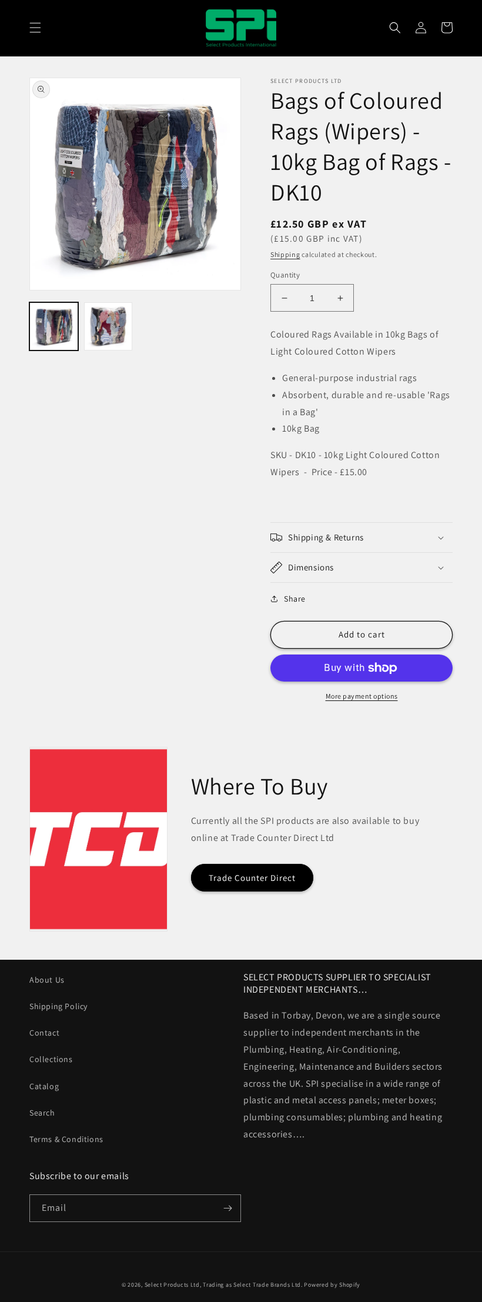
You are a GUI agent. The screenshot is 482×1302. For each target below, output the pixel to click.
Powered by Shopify (332, 1284)
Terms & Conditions (66, 1139)
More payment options (362, 696)
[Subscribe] (227, 1208)
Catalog (44, 1086)
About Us (47, 979)
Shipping (285, 254)
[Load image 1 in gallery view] (53, 326)
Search (42, 1112)
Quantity (285, 275)
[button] (35, 28)
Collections (51, 1059)
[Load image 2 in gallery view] (108, 326)
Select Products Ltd (172, 1284)
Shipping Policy (58, 1006)
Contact (44, 1032)
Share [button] (295, 598)
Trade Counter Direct (252, 877)
